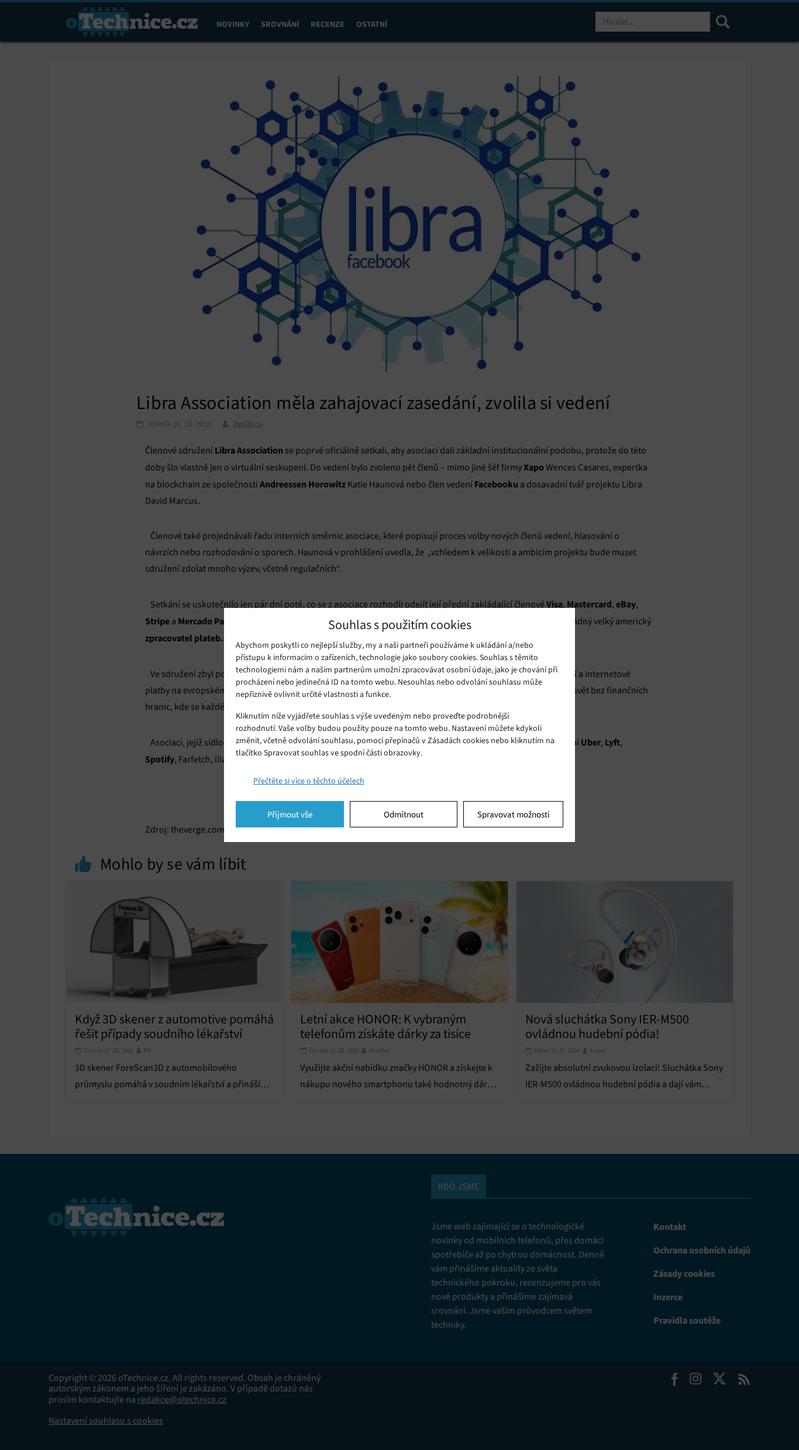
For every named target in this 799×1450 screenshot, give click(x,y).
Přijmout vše (289, 814)
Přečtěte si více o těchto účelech (308, 781)
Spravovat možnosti (513, 814)
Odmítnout (403, 814)
